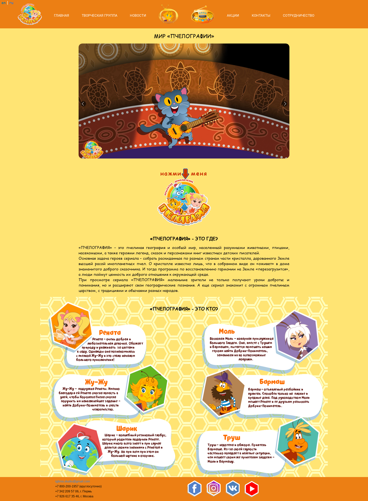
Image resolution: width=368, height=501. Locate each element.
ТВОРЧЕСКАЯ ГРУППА (99, 15)
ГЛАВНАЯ (61, 15)
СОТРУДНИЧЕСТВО (298, 15)
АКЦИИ (233, 15)
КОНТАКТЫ (261, 15)
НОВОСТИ (138, 15)
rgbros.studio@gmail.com (72, 481)
